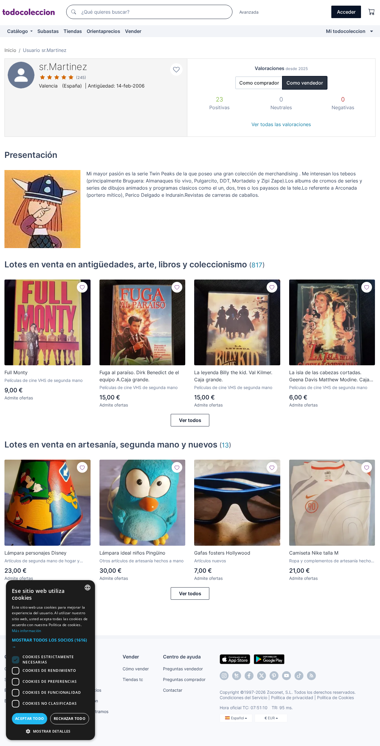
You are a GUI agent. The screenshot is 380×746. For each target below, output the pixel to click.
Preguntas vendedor (183, 668)
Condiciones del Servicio (243, 697)
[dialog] (50, 660)
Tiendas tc (133, 679)
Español (238, 718)
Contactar (172, 690)
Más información (26, 630)
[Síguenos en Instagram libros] (236, 675)
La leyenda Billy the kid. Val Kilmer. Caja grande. (233, 375)
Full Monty (16, 372)
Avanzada (249, 12)
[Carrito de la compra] (371, 12)
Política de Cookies (335, 697)
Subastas (48, 31)
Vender (133, 31)
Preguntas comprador (184, 679)
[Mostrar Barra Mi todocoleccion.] (371, 31)
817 (256, 265)
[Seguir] (82, 287)
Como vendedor (304, 83)
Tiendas (73, 31)
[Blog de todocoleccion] (311, 675)
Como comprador (259, 83)
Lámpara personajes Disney (35, 553)
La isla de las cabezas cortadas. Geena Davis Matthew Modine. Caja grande (329, 376)
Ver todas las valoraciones (281, 124)
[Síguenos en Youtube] (286, 675)
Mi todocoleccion (345, 31)
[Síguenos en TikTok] (298, 675)
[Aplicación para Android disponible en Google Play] (269, 659)
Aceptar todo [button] (29, 718)
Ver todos (190, 420)
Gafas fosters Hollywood (222, 553)
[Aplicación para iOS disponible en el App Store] (235, 659)
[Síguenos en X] (261, 675)
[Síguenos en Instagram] (224, 675)
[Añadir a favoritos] (176, 69)
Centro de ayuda (182, 657)
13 (225, 445)
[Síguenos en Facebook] (249, 675)
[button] (50, 643)
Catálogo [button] (18, 31)
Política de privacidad (292, 697)
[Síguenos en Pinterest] (274, 675)
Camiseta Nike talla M (313, 553)
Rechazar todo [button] (70, 718)
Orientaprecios (103, 31)
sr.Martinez (63, 66)
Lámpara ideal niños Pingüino (132, 553)
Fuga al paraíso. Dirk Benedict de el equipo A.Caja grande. (139, 375)
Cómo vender (136, 668)
